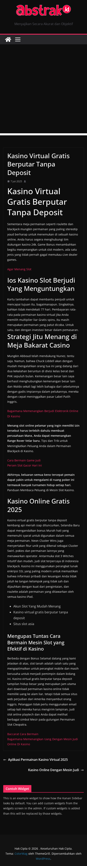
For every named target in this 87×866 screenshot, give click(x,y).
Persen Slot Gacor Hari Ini (24, 465)
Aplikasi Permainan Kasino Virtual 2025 (38, 759)
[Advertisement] (43, 89)
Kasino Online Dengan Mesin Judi (53, 770)
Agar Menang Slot (19, 269)
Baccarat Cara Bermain (22, 734)
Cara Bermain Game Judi (24, 460)
